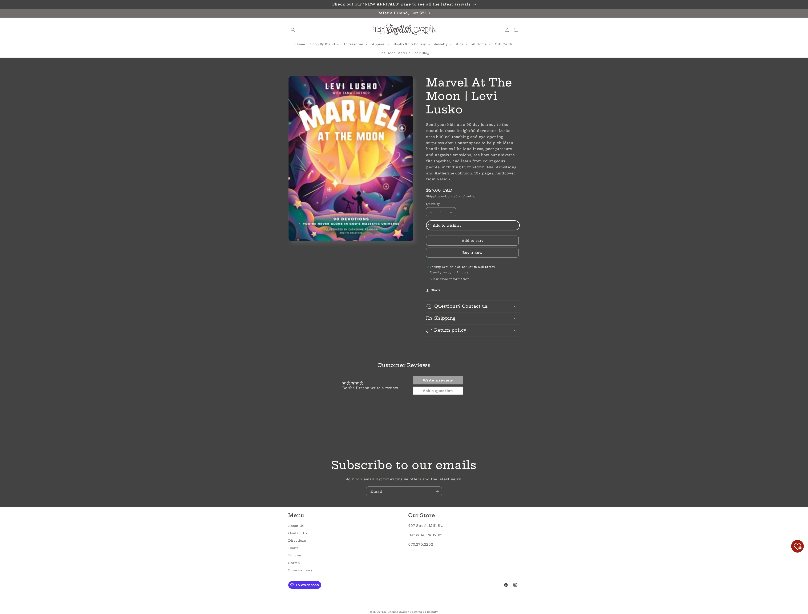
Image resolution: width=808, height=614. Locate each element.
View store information (449, 279)
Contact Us (297, 533)
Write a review (438, 380)
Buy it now (472, 253)
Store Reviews (300, 570)
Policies (295, 555)
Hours (293, 548)
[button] (293, 29)
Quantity (433, 204)
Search (294, 563)
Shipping (433, 196)
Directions (297, 540)
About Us (296, 526)
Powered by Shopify (424, 611)
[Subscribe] (437, 491)
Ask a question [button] (438, 391)
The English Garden (395, 611)
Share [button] (436, 290)
